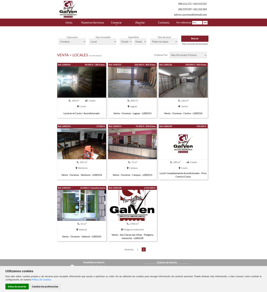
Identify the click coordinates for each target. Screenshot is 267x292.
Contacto (163, 22)
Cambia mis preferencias (45, 286)
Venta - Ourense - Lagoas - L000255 (132, 113)
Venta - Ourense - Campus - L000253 (132, 174)
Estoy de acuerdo (17, 286)
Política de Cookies (41, 279)
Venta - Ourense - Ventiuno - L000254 (81, 174)
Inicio (69, 22)
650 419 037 (200, 3)
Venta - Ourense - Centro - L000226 (183, 113)
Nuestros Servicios (92, 22)
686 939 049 (185, 8)
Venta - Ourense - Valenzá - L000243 (81, 236)
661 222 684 (200, 8)
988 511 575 (185, 3)
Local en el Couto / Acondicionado (82, 113)
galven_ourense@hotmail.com (190, 14)
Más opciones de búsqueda (195, 43)
